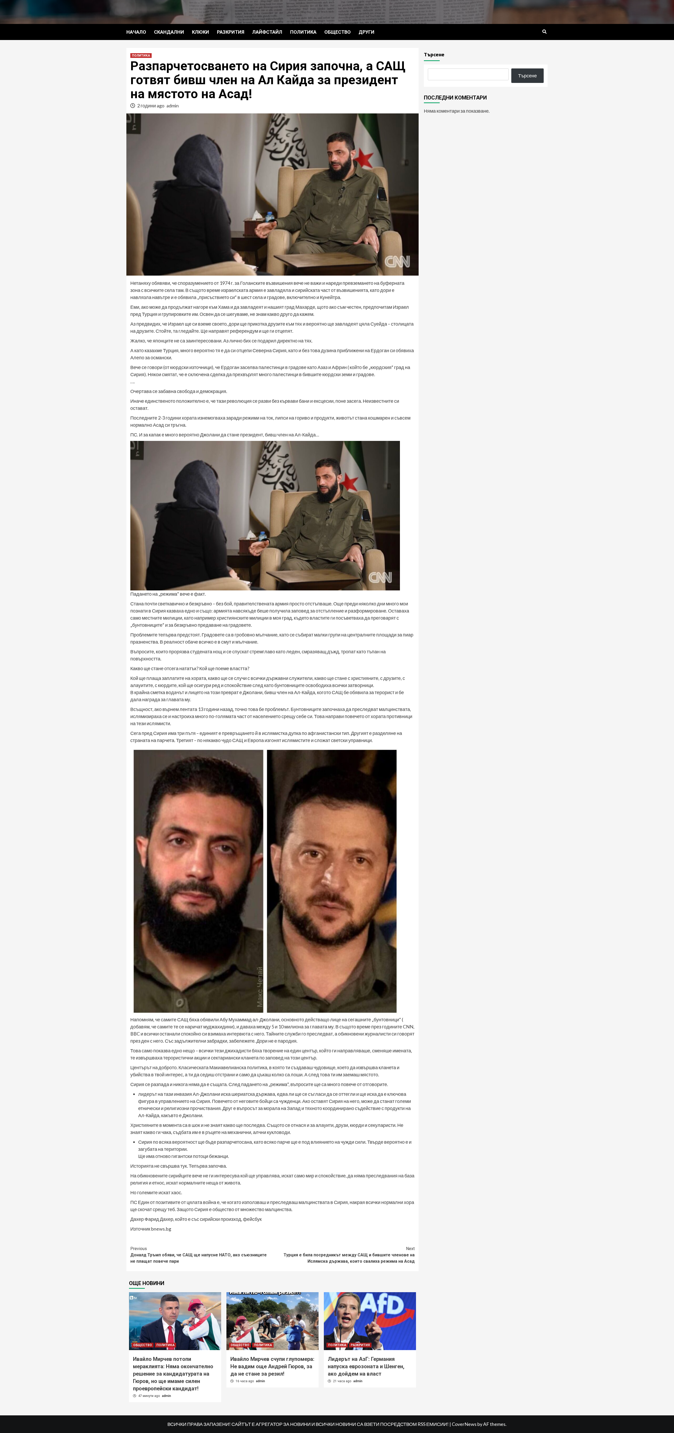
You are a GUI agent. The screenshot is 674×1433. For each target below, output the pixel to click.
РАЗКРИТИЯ (230, 32)
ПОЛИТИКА (303, 32)
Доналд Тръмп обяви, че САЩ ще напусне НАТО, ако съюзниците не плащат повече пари (198, 1255)
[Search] (544, 32)
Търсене (434, 54)
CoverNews (464, 1424)
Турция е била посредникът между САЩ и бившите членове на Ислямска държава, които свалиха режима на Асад (349, 1255)
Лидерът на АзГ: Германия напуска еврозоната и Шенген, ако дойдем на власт (366, 1366)
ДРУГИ (366, 32)
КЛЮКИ (200, 32)
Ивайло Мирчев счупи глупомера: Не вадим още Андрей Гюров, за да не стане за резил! (272, 1366)
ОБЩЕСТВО (337, 32)
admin (172, 105)
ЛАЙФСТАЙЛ (267, 32)
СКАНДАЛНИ (169, 32)
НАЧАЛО (136, 32)
